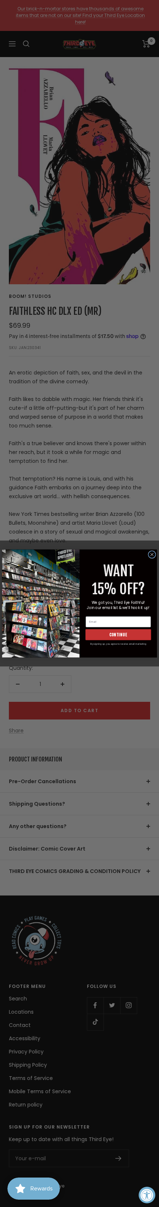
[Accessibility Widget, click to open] (147, 1195)
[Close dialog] (152, 554)
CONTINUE (118, 634)
